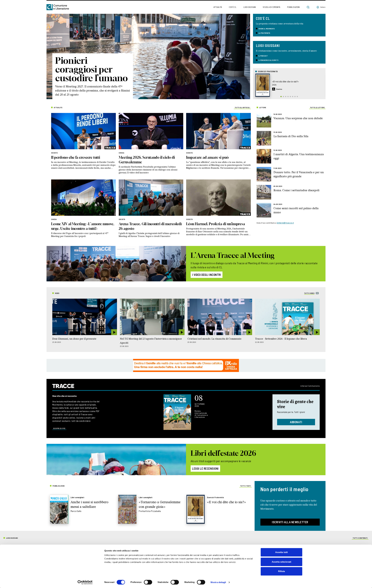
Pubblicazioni (293, 7)
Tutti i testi (245, 486)
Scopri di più (59, 428)
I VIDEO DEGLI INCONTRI (206, 274)
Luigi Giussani (249, 7)
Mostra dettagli (218, 582)
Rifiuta (281, 571)
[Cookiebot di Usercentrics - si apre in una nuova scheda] (85, 582)
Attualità (217, 7)
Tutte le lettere (317, 107)
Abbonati (296, 422)
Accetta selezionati (281, 562)
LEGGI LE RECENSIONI (205, 468)
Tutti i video (309, 293)
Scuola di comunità (271, 7)
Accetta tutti (281, 552)
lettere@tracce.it (285, 222)
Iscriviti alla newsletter (290, 522)
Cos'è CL (232, 7)
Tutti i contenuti (360, 538)
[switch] (148, 582)
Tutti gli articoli (242, 107)
